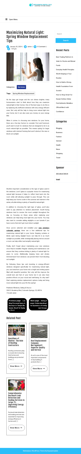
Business (59, 132)
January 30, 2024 (16, 47)
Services (21, 87)
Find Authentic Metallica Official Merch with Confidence (64, 107)
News (58, 149)
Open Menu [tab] (11, 19)
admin (30, 47)
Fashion (59, 137)
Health (58, 145)
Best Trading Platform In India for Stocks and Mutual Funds (65, 61)
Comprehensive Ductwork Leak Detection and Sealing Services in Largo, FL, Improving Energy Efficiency (16, 400)
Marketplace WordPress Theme (34, 451)
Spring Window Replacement (23, 93)
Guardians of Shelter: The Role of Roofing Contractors (15, 341)
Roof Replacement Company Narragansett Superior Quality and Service (39, 345)
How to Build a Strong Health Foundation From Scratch (64, 86)
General (58, 141)
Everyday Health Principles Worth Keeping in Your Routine (65, 74)
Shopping (59, 153)
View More (14, 365)
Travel (58, 158)
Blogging (59, 128)
